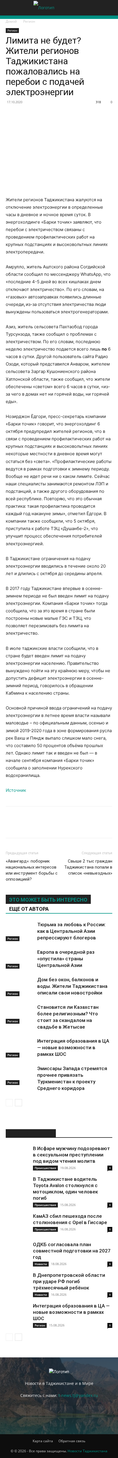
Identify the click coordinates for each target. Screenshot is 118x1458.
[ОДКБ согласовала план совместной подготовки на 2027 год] (17, 1252)
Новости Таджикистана (87, 1451)
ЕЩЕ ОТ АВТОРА (29, 909)
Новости (41, 1264)
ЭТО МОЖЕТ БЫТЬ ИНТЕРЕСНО (48, 900)
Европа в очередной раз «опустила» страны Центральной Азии (66, 958)
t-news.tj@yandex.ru (78, 1395)
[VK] (24, 115)
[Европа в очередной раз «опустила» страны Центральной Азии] (20, 959)
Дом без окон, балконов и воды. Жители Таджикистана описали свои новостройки (72, 986)
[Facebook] (11, 115)
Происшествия (45, 1168)
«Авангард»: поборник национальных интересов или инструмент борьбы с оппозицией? (32, 870)
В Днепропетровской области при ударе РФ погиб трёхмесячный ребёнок (69, 1281)
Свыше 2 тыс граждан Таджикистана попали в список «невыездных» (88, 867)
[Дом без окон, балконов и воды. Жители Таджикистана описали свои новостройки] (20, 986)
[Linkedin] (77, 115)
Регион (29, 21)
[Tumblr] (103, 115)
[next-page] (18, 1102)
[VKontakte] (97, 1412)
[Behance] (20, 1412)
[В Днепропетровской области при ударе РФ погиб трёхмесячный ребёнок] (17, 1283)
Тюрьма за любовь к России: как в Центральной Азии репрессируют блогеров (71, 931)
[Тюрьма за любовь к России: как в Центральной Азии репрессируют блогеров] (20, 931)
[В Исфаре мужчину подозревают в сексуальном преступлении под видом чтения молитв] (17, 1156)
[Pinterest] (51, 115)
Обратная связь (71, 1441)
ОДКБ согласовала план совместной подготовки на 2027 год (72, 1251)
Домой (11, 21)
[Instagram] (51, 1411)
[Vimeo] (82, 1412)
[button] (10, 7)
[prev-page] (9, 1102)
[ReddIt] (90, 115)
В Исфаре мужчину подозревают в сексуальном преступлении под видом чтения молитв (71, 1155)
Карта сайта (43, 1441)
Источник (16, 790)
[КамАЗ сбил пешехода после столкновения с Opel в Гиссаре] (17, 1224)
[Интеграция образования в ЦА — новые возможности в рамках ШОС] (20, 1048)
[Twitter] (38, 115)
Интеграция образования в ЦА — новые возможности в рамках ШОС (73, 1047)
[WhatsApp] (64, 115)
